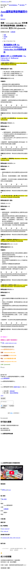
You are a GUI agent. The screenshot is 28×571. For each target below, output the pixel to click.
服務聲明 (16, 550)
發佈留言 (3, 407)
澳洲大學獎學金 (14, 393)
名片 (5, 38)
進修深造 (12, 391)
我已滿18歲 (3, 568)
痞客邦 (15, 387)
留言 (19, 387)
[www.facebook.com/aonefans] (3, 367)
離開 (9, 568)
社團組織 (12, 32)
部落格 (5, 36)
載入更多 (3, 398)
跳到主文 (3, 19)
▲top (2, 395)
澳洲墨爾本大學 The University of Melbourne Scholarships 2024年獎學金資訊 (15, 48)
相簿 (5, 35)
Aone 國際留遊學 (5, 378)
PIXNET (7, 548)
